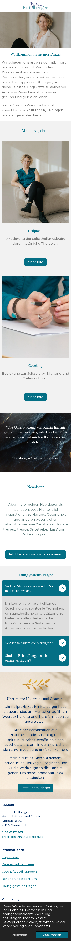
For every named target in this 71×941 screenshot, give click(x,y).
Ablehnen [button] (19, 934)
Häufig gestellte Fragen (19, 886)
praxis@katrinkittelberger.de (22, 837)
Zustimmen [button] (52, 934)
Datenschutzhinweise (18, 864)
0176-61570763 (12, 832)
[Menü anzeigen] (67, 6)
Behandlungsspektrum (19, 878)
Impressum (10, 857)
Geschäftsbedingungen (19, 871)
